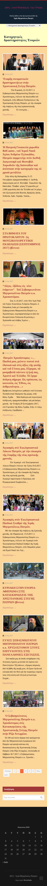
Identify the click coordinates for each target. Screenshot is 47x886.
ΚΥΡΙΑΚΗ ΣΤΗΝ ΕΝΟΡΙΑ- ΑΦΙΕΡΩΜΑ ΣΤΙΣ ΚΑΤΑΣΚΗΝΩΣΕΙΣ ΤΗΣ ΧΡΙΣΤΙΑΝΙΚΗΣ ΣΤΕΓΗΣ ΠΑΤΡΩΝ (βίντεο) (19, 595)
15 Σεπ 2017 (9, 515)
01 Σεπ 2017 (9, 583)
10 (6, 845)
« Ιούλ (5, 862)
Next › (38, 771)
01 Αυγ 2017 (9, 711)
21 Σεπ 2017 (9, 353)
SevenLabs (28, 880)
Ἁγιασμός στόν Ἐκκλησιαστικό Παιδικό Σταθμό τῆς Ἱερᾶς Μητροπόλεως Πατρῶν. (21, 523)
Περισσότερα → (9, 114)
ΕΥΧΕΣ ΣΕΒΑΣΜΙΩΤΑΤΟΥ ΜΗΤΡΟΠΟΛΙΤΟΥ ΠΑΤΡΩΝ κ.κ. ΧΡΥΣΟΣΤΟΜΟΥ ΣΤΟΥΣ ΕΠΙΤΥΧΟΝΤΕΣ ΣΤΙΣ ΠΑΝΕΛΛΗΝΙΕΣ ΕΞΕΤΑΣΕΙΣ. (21, 647)
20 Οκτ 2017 (9, 143)
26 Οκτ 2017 (9, 74)
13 (23, 845)
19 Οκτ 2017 (9, 229)
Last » (6, 775)
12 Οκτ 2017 (9, 281)
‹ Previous (7, 771)
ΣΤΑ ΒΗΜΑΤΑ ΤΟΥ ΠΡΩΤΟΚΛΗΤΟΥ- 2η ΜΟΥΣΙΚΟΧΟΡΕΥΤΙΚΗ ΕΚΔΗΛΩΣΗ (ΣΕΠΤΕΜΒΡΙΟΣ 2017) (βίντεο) (21, 240)
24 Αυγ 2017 (9, 636)
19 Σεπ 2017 (9, 443)
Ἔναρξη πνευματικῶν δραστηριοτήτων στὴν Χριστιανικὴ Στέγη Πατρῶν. (19, 82)
